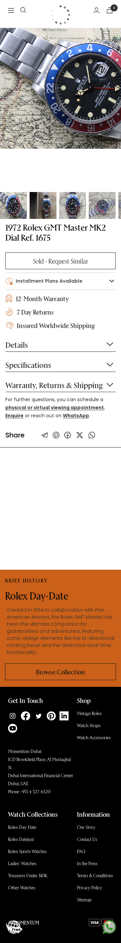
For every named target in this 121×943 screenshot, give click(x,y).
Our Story (86, 827)
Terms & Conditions (95, 875)
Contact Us (87, 839)
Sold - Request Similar (60, 261)
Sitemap (84, 899)
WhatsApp (76, 415)
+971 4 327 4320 (35, 791)
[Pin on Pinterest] (56, 435)
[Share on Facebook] (68, 435)
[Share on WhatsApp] (92, 435)
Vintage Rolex (89, 713)
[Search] (23, 10)
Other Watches (21, 887)
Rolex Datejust (21, 839)
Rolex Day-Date (22, 827)
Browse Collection (60, 672)
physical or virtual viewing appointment (54, 407)
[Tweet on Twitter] (45, 435)
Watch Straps (88, 725)
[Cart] (109, 10)
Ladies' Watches (22, 863)
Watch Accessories (94, 737)
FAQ (81, 851)
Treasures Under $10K (27, 875)
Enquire (14, 415)
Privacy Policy (89, 887)
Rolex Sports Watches (27, 851)
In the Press (87, 863)
